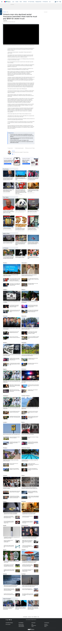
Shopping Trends (38, 1)
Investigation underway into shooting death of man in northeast (11, 302)
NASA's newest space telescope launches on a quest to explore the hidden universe (30, 586)
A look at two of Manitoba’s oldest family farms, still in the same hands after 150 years (30, 355)
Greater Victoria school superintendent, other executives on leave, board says (33, 464)
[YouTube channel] (9, 619)
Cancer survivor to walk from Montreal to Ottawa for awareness (30, 302)
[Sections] (2, 2)
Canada (16, 1)
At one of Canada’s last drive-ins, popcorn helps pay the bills (8, 242)
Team (38, 616)
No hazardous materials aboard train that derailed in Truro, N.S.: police (11, 355)
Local (13, 1)
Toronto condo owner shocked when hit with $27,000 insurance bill (21, 134)
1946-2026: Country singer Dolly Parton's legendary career (20, 257)
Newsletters (35, 616)
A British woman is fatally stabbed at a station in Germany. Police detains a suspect (33, 497)
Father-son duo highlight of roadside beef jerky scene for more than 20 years (33, 337)
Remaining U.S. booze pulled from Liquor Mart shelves (33, 363)
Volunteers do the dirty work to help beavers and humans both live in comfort (15, 311)
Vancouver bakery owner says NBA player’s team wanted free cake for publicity (33, 608)
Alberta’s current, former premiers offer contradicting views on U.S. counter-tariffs (33, 417)
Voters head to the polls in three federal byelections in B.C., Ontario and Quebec (8, 190)
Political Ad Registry (21, 626)
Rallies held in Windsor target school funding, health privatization (10, 460)
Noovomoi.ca (46, 625)
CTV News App (25, 616)
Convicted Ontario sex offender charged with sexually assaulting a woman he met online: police (15, 497)
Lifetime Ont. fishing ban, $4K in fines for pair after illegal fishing (30, 408)
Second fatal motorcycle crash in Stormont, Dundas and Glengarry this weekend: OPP (33, 306)
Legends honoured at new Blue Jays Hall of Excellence (8, 228)
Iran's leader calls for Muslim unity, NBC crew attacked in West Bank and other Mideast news (29, 488)
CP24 (32, 624)
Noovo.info (45, 624)
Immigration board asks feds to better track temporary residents (10, 488)
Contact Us (29, 616)
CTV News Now (45, 1)
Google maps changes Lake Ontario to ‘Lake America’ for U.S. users (21, 178)
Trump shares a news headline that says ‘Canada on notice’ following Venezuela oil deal (8, 178)
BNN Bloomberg (34, 625)
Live (49, 1)
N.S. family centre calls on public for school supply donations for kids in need (15, 364)
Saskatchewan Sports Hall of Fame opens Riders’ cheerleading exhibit (15, 416)
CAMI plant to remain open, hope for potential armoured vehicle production (15, 443)
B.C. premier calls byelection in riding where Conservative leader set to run (33, 469)
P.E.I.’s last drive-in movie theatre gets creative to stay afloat (33, 211)
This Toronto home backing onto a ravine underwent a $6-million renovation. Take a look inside (8, 257)
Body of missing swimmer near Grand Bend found (11, 434)
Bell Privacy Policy (21, 624)
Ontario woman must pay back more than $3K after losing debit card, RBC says (22, 136)
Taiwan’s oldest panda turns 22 (20, 210)
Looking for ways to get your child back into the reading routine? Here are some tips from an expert (21, 243)
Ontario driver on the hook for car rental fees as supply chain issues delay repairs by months (21, 142)
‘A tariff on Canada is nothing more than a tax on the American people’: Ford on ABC (8, 211)
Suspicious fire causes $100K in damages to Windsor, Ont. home (14, 469)
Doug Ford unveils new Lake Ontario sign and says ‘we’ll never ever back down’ (33, 385)
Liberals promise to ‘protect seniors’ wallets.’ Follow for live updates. (11, 328)
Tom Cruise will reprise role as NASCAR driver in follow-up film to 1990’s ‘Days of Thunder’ (30, 537)
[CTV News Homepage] (7, 1)
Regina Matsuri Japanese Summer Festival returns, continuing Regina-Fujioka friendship (15, 385)
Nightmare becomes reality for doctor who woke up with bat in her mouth (20, 608)
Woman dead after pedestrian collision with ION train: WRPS (30, 382)
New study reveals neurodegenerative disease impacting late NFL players (20, 228)
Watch (21, 1)
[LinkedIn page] (11, 619)
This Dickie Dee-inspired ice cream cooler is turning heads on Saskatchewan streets (29, 562)
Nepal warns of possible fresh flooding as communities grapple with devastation (33, 492)
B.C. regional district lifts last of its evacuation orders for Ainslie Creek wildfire (33, 279)
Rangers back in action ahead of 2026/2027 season (33, 390)
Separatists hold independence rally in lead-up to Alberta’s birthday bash (30, 328)
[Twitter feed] (6, 619)
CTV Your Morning (31, 1)
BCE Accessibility (8, 624)
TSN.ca (33, 626)
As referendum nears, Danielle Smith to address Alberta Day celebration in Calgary (14, 306)
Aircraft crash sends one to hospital (28, 434)
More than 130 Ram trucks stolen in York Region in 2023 (19, 140)
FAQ (32, 616)
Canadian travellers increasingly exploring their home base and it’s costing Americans (33, 178)
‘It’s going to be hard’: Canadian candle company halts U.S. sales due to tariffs (33, 190)
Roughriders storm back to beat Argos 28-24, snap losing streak (11, 382)
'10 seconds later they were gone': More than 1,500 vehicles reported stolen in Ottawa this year (21, 138)
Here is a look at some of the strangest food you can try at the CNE (33, 257)
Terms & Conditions (21, 625)
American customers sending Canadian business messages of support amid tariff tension (33, 243)
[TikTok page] (7, 619)
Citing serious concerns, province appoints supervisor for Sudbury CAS (33, 412)
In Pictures (25, 1)
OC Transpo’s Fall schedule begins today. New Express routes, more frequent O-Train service (33, 311)
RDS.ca (45, 626)
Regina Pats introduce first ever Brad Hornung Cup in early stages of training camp (15, 390)
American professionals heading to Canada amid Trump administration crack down (33, 228)
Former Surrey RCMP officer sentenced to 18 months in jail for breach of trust (29, 275)
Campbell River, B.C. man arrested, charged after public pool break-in (30, 460)
